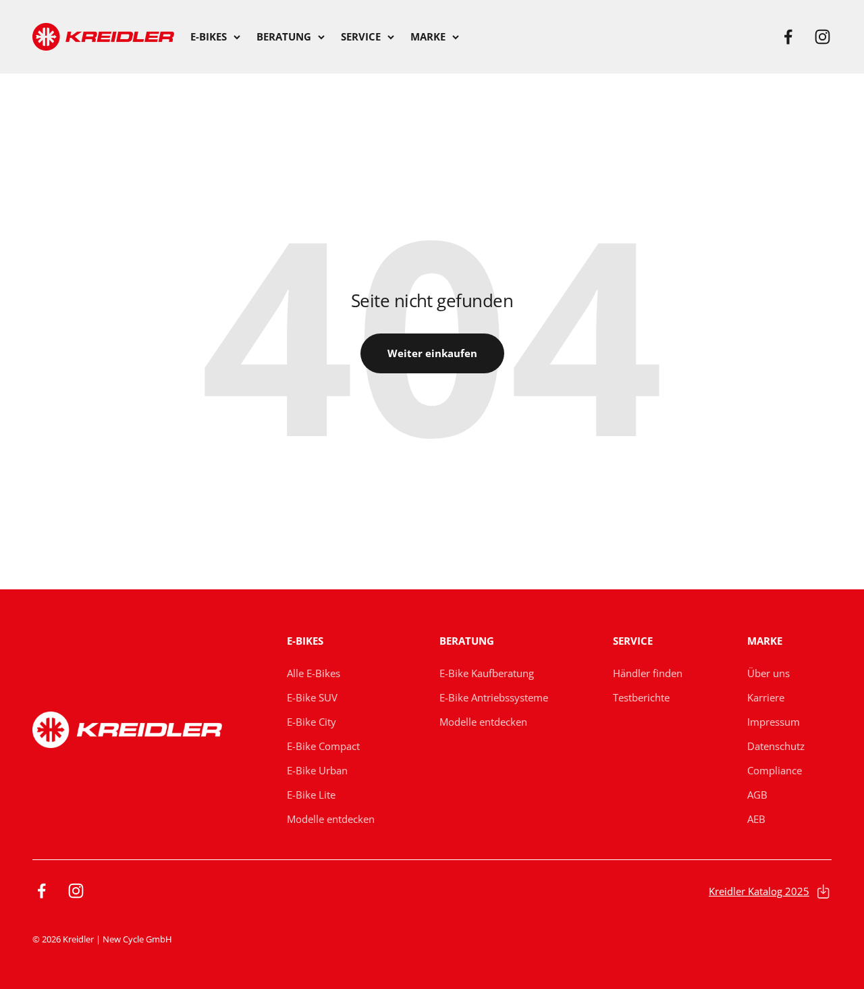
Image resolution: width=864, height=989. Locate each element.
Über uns (768, 673)
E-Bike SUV (312, 697)
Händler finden (647, 673)
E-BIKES (208, 36)
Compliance (774, 770)
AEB (756, 819)
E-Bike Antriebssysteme (493, 697)
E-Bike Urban (317, 770)
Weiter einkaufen (432, 353)
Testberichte (641, 697)
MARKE (428, 36)
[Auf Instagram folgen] (822, 37)
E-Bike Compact (323, 746)
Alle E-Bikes (313, 673)
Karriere (765, 697)
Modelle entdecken (331, 819)
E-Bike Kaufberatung (486, 673)
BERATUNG (283, 36)
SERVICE (361, 36)
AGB (757, 794)
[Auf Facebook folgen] (788, 37)
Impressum (773, 721)
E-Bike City (311, 721)
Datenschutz (776, 746)
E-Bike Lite (311, 794)
